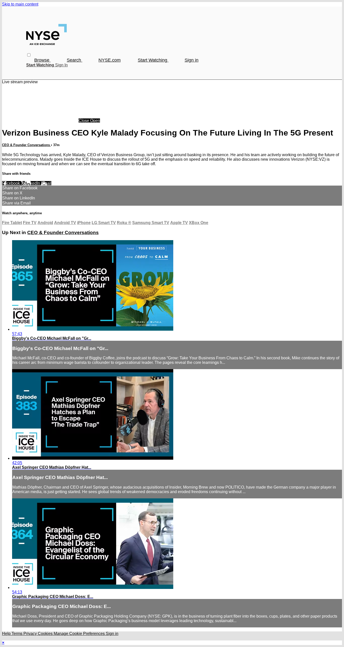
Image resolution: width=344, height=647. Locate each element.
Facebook (11, 183)
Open (95, 120)
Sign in (191, 60)
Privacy (30, 633)
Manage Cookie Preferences (80, 633)
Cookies (46, 633)
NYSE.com (109, 60)
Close (84, 120)
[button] (28, 55)
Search (74, 60)
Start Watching (153, 60)
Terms (17, 633)
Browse (42, 60)
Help (7, 633)
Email (46, 183)
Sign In (61, 65)
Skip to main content (20, 4)
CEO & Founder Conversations (26, 145)
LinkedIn (33, 183)
